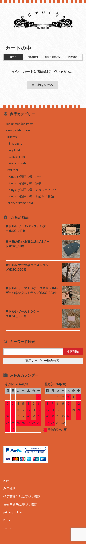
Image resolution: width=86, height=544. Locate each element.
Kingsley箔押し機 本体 (25, 176)
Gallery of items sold (19, 203)
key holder (16, 150)
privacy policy (12, 512)
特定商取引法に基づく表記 (21, 497)
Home (7, 481)
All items (11, 137)
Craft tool (12, 170)
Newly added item (18, 130)
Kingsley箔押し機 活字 (25, 183)
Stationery (15, 144)
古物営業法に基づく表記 (20, 504)
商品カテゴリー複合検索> (43, 361)
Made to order (18, 163)
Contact (8, 528)
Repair (7, 520)
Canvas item (17, 157)
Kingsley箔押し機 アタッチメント (33, 190)
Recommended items (20, 124)
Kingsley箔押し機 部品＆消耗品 (31, 196)
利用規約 (9, 489)
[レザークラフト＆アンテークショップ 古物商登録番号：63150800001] (43, 29)
